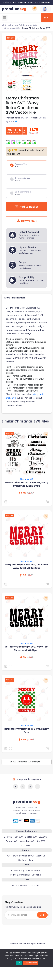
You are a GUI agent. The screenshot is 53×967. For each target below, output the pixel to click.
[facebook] (15, 786)
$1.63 (23, 575)
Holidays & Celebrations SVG (22, 25)
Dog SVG (8, 836)
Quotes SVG (31, 836)
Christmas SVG (12, 28)
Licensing (36, 874)
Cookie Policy (17, 870)
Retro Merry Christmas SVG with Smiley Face (26, 730)
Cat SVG (19, 836)
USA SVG (43, 836)
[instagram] (30, 786)
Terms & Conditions (20, 874)
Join (42, 914)
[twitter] (22, 786)
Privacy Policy (33, 870)
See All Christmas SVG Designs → (26, 761)
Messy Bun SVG (27, 841)
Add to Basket (29, 207)
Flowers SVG (12, 841)
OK (19, 962)
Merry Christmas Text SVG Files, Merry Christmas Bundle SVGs (26, 484)
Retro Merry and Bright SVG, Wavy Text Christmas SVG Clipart (26, 648)
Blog (31, 860)
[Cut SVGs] (6, 748)
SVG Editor (34, 885)
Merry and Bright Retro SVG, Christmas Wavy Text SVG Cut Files (26, 566)
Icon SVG (25, 845)
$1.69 (22, 657)
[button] (45, 9)
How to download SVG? (23, 855)
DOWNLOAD (28, 221)
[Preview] (11, 502)
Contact (22, 860)
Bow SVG (41, 841)
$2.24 (22, 739)
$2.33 (22, 493)
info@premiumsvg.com (29, 779)
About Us (40, 855)
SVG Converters (19, 885)
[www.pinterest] (37, 786)
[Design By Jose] (6, 502)
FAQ (8, 855)
